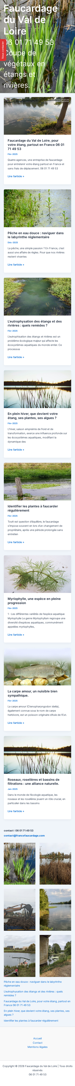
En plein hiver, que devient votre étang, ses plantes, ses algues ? (33, 416)
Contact (37, 1042)
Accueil (37, 1038)
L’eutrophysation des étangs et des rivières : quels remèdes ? (35, 323)
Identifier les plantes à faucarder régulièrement (31, 1020)
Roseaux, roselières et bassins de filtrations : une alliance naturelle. (33, 782)
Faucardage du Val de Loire (30, 19)
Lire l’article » (16, 176)
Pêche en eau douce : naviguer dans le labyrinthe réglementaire (36, 235)
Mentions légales (38, 1047)
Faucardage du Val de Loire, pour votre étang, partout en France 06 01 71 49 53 (36, 145)
